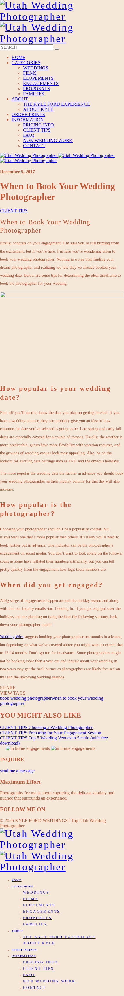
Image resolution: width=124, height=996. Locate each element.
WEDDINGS (35, 67)
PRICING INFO (38, 124)
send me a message (17, 770)
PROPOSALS (36, 88)
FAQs (28, 135)
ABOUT (20, 98)
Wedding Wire (11, 637)
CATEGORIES (26, 62)
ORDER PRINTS (28, 114)
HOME (18, 57)
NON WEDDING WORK (48, 140)
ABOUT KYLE (38, 109)
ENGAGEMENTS (41, 83)
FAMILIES (33, 93)
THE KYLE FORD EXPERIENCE (56, 104)
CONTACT (34, 145)
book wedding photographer (26, 698)
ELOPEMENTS (38, 78)
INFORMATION (28, 119)
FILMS (30, 73)
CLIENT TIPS (36, 130)
